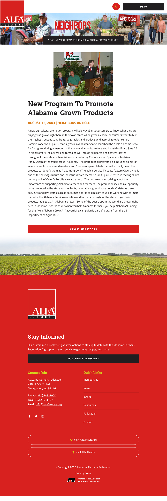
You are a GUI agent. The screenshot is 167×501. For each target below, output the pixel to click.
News (51, 40)
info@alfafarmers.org (49, 404)
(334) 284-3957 (43, 400)
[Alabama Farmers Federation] (42, 304)
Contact (88, 422)
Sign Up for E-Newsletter (83, 358)
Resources (90, 405)
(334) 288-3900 (116, 6)
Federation (90, 413)
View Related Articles (83, 229)
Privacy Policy (83, 473)
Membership (91, 379)
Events (87, 396)
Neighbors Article (74, 122)
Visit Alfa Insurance (85, 440)
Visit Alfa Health (85, 452)
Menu (143, 6)
